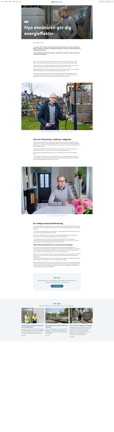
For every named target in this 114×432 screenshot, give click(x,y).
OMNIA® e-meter (74, 142)
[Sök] (112, 1)
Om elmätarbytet (57, 286)
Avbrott (10, 1)
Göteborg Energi (57, 2)
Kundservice (15, 1)
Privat (2, 1)
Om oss (19, 1)
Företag (6, 1)
